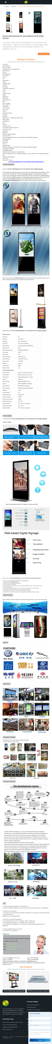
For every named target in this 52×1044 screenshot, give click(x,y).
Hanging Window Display (33, 1010)
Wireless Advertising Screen (10, 1027)
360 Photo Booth (31, 1007)
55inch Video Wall (7, 1029)
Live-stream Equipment (33, 1005)
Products (13, 6)
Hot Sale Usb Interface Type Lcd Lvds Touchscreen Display (13, 1022)
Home (7, 7)
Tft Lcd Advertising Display (10, 1025)
